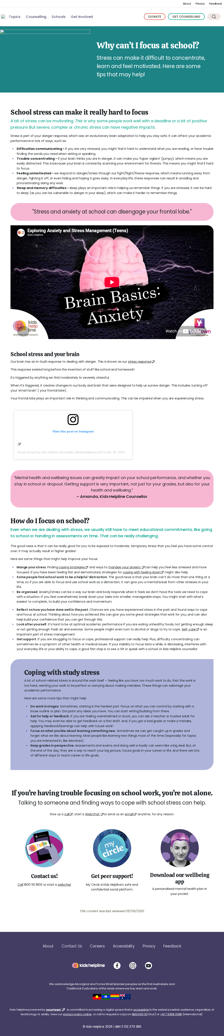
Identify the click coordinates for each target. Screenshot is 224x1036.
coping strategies (72, 567)
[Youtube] (148, 965)
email (129, 814)
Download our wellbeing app (179, 878)
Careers (97, 946)
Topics (15, 16)
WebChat (92, 814)
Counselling (36, 16)
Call (20, 884)
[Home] (3, 16)
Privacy (200, 3)
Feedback (215, 3)
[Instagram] (132, 965)
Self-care (189, 629)
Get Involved (82, 16)
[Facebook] (117, 965)
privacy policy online (77, 1014)
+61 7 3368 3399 (171, 1014)
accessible (141, 1010)
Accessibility (124, 946)
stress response (139, 361)
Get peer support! (112, 876)
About (187, 3)
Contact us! (44, 876)
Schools (59, 16)
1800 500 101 (139, 1014)
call (66, 814)
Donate (154, 16)
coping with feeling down (141, 572)
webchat (64, 884)
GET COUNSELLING (186, 16)
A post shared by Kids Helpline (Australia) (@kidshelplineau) (58, 452)
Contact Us (72, 946)
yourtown (53, 1010)
